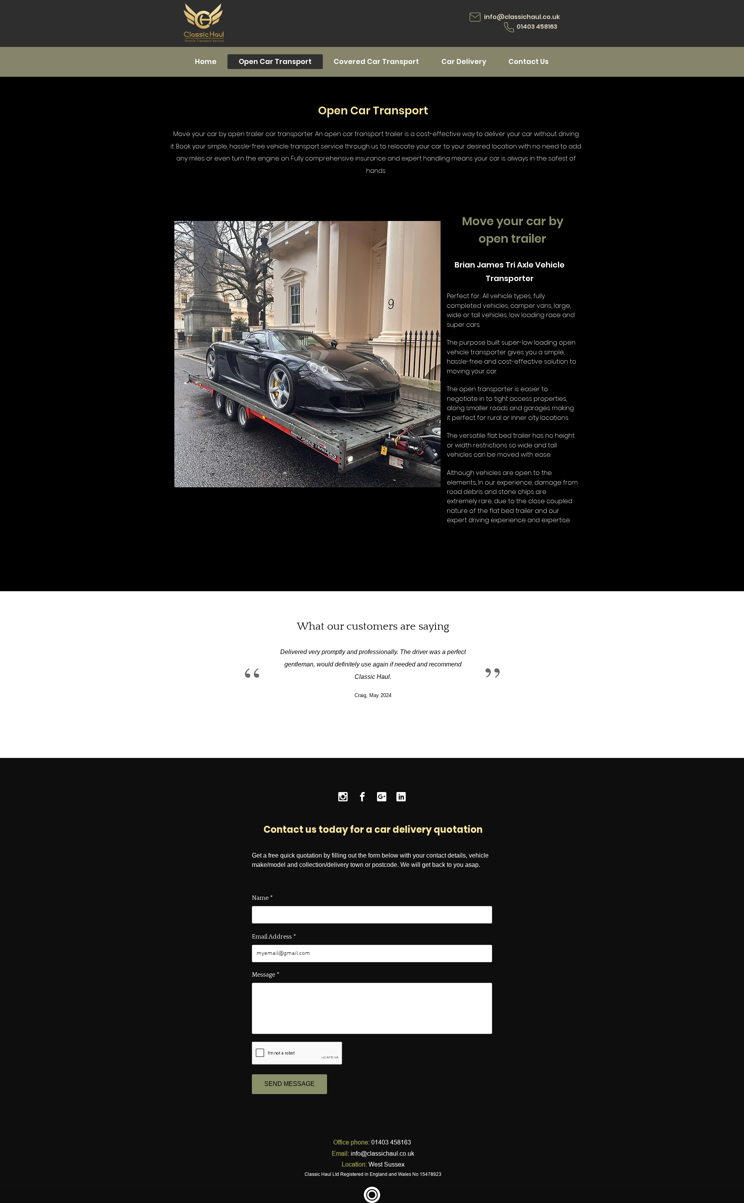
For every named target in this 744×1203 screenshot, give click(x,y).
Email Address (272, 937)
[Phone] (509, 27)
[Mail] (475, 17)
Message (263, 975)
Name (260, 898)
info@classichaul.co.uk (522, 16)
